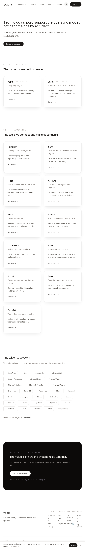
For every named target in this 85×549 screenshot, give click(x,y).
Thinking (50, 4)
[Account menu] (66, 4)
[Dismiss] (80, 545)
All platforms (69, 516)
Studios (69, 524)
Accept (73, 545)
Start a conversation (13, 44)
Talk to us (75, 4)
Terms (79, 516)
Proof (42, 4)
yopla (6, 513)
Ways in (33, 4)
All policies (79, 526)
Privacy (79, 519)
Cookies (79, 522)
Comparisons (60, 524)
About (59, 4)
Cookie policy (14, 546)
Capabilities (22, 4)
